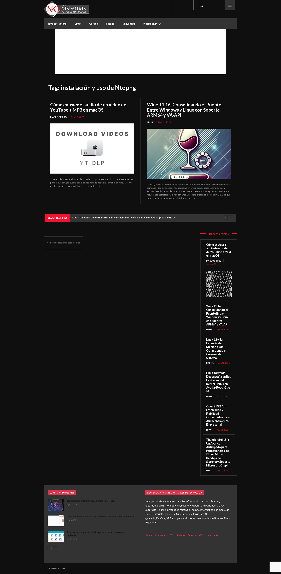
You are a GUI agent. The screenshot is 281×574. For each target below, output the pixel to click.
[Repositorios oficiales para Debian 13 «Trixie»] (56, 505)
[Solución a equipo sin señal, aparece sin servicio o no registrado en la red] (56, 536)
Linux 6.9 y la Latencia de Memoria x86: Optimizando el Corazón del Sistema (216, 349)
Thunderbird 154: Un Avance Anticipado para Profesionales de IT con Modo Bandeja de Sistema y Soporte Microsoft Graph (218, 452)
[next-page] (55, 548)
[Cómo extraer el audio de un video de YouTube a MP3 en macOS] (92, 148)
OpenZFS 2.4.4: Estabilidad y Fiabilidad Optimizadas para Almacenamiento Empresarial (218, 415)
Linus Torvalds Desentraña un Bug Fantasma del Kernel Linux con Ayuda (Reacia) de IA (123, 217)
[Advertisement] (140, 51)
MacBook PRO (58, 117)
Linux (150, 122)
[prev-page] (50, 548)
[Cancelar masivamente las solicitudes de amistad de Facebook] (56, 520)
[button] (201, 5)
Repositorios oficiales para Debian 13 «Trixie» (91, 501)
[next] (231, 218)
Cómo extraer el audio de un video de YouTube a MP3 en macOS (88, 107)
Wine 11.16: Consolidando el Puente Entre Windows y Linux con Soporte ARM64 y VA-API (184, 110)
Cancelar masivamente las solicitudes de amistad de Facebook (100, 516)
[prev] (226, 218)
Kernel (210, 363)
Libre (209, 470)
